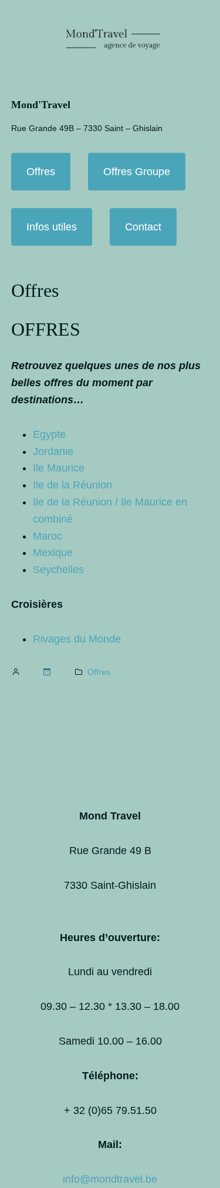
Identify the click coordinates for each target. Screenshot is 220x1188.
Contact (143, 227)
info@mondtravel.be (110, 1179)
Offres (40, 172)
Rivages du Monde (77, 639)
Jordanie (53, 451)
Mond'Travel (40, 105)
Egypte (49, 434)
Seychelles (58, 569)
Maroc (47, 536)
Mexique (53, 552)
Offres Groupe (136, 172)
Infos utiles (51, 227)
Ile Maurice (58, 468)
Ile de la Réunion (72, 485)
